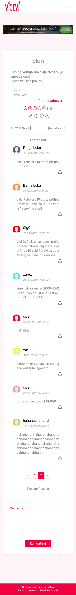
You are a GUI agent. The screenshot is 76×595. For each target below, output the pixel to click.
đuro (17, 89)
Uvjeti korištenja (49, 590)
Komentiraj (38, 543)
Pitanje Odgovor (50, 101)
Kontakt (22, 590)
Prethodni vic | (21, 128)
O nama (33, 590)
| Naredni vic (56, 128)
